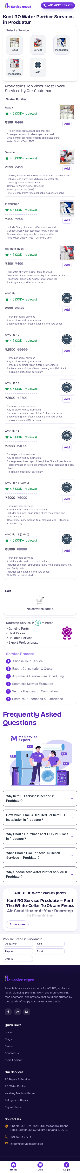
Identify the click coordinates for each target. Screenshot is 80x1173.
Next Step (40, 278)
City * (11, 165)
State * (12, 151)
